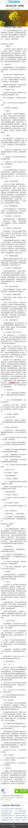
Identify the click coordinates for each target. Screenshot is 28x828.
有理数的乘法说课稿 (6, 813)
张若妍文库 (12, 824)
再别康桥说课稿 (18, 808)
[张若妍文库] (14, 2)
